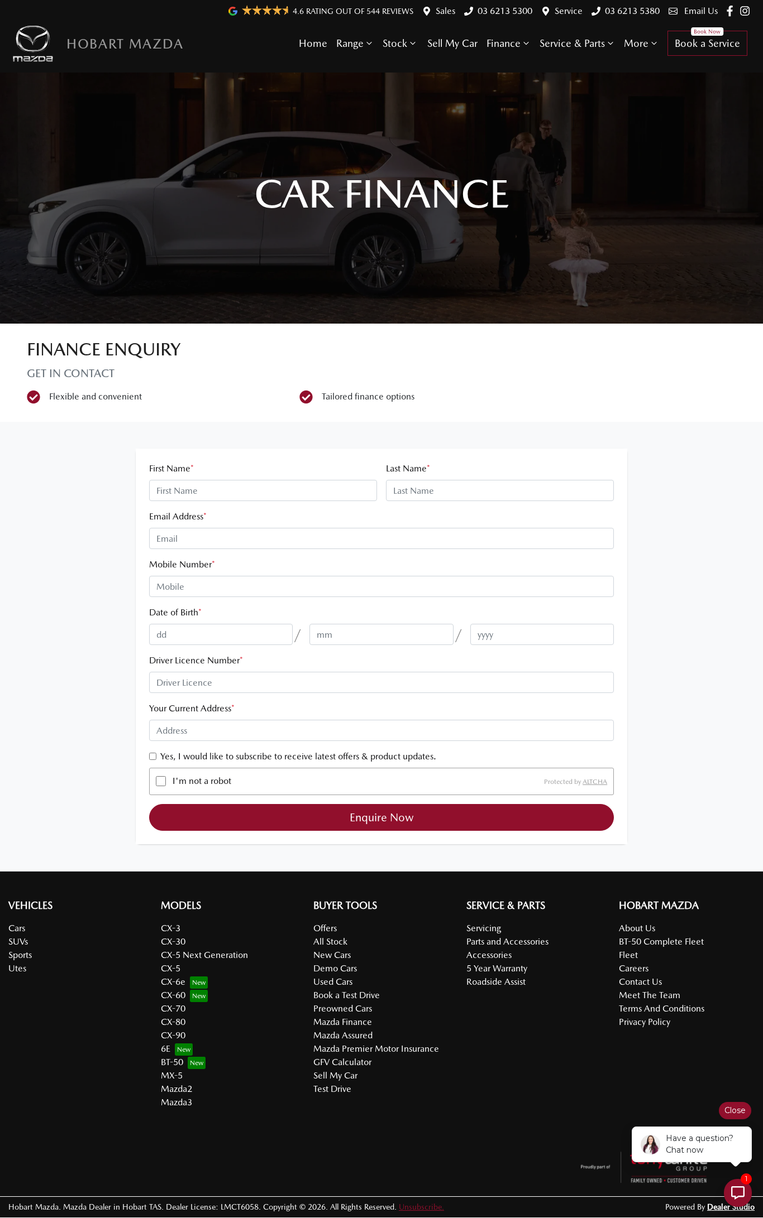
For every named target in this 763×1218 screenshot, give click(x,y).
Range (350, 43)
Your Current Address (192, 708)
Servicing (483, 928)
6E (165, 1048)
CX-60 (173, 995)
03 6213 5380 (632, 11)
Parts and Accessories (507, 941)
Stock (395, 43)
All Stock (330, 941)
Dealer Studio (731, 1206)
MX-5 (172, 1075)
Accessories (489, 955)
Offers (325, 928)
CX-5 (170, 968)
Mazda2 (176, 1089)
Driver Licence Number (196, 660)
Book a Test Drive (346, 995)
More (636, 43)
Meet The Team (649, 995)
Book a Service (707, 43)
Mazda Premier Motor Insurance (376, 1048)
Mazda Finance (342, 1022)
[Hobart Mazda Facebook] (732, 11)
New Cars (332, 955)
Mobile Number (182, 564)
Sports (20, 955)
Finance (504, 43)
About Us (637, 928)
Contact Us (640, 981)
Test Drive (332, 1089)
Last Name (408, 468)
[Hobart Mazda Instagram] (747, 11)
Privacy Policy (644, 1022)
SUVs (18, 941)
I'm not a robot (202, 781)
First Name (171, 468)
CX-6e (173, 981)
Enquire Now (382, 817)
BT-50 (172, 1062)
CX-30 (173, 941)
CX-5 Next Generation (204, 955)
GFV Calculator (342, 1062)
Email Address (178, 516)
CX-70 (173, 1008)
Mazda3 (176, 1102)
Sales (445, 11)
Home (313, 43)
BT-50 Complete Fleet (661, 941)
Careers (633, 968)
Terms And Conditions (661, 1008)
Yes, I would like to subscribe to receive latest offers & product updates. (298, 756)
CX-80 (173, 1022)
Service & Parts (572, 43)
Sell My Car (452, 43)
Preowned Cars (342, 1008)
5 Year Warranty (496, 968)
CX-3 (170, 928)
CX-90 (173, 1035)
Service (569, 11)
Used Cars (332, 981)
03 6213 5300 (505, 11)
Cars (16, 928)
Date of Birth (175, 612)
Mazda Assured (343, 1035)
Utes (17, 968)
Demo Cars (335, 968)
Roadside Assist (496, 981)
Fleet (628, 955)
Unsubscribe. (421, 1206)
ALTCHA (595, 781)
